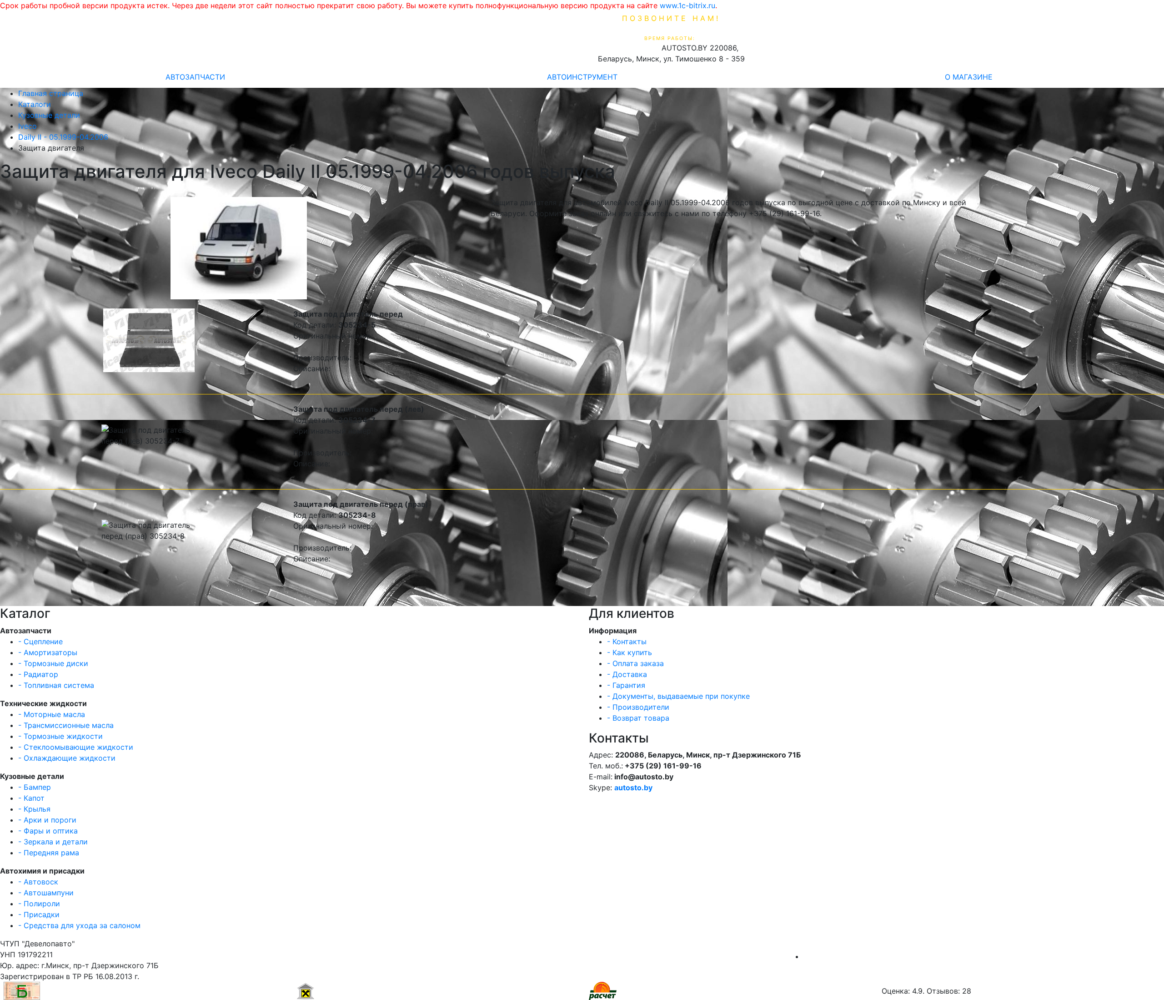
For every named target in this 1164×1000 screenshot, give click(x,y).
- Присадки (39, 914)
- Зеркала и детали (53, 841)
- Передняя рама (48, 852)
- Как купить (629, 652)
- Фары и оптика (48, 830)
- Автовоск (38, 881)
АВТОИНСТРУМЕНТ (582, 76)
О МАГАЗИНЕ (969, 76)
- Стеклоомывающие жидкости (75, 747)
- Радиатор (38, 674)
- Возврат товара (638, 717)
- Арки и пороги (47, 819)
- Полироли (39, 903)
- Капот (31, 798)
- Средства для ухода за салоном (79, 925)
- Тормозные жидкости (60, 736)
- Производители (638, 707)
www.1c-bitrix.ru (687, 5)
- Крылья (34, 808)
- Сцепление (40, 641)
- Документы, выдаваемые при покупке (678, 696)
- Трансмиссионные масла (66, 725)
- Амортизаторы (47, 652)
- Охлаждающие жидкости (66, 758)
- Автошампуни (46, 892)
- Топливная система (56, 685)
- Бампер (34, 787)
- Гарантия (626, 685)
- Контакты (627, 641)
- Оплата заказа (635, 663)
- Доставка (627, 674)
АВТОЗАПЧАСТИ (195, 76)
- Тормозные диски (53, 663)
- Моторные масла (51, 714)
